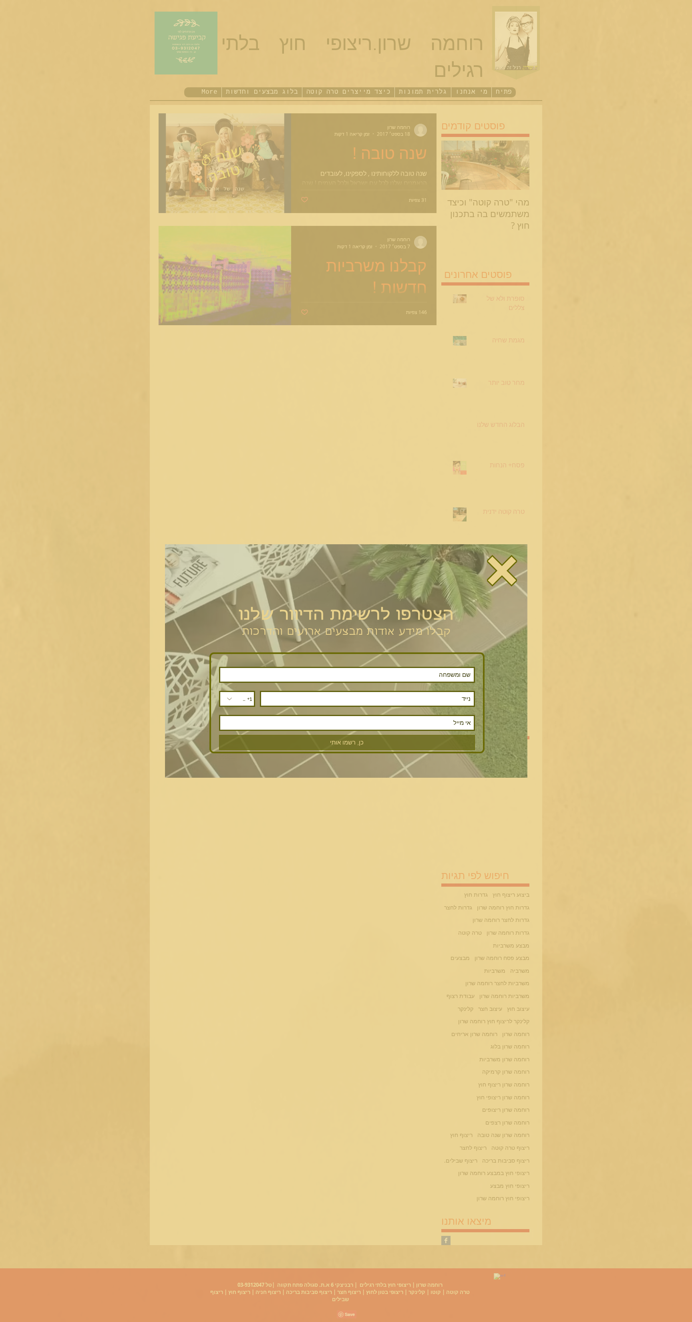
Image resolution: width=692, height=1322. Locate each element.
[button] (502, 571)
